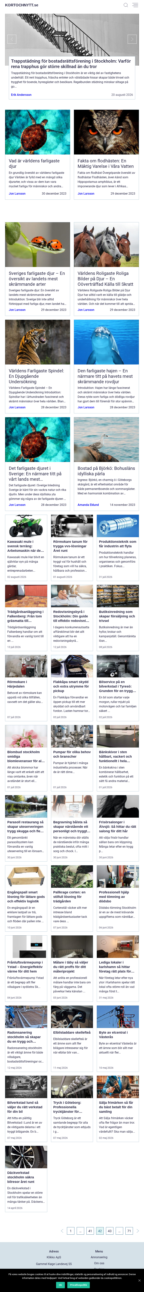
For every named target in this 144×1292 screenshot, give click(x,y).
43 (110, 1231)
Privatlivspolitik (78, 1285)
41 (90, 1231)
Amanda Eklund (88, 505)
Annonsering (99, 1257)
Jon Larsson (17, 193)
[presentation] (10, 39)
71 (129, 1231)
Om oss (99, 1263)
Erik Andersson (21, 95)
